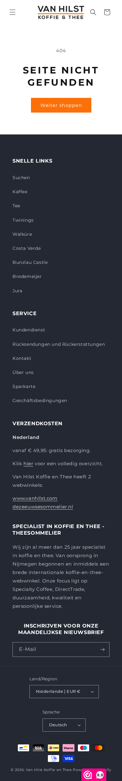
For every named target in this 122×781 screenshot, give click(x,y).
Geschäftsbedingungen (40, 400)
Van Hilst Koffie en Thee (49, 770)
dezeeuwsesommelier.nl (43, 507)
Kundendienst (29, 330)
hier (28, 463)
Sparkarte (24, 386)
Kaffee (20, 191)
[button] (12, 12)
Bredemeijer (27, 276)
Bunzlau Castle (30, 262)
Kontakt (22, 358)
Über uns (23, 372)
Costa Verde (27, 248)
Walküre (22, 234)
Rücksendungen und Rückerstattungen (59, 344)
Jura (17, 291)
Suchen (21, 177)
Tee (16, 206)
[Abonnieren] (102, 649)
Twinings (23, 220)
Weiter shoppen (61, 105)
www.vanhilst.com (35, 498)
